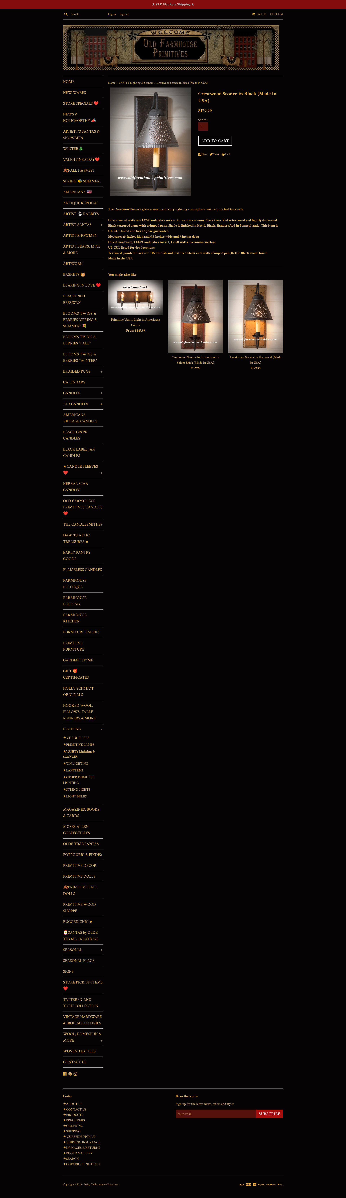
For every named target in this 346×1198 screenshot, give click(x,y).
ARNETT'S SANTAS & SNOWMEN (81, 134)
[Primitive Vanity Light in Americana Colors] (135, 297)
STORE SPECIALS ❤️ (81, 103)
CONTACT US (74, 1062)
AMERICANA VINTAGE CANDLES (80, 418)
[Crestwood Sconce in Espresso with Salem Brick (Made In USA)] (195, 316)
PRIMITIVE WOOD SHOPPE (79, 907)
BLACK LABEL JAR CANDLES (79, 452)
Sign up (124, 14)
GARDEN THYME (78, 660)
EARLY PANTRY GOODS (77, 555)
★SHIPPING (72, 1131)
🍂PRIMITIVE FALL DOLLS (80, 890)
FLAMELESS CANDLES (82, 569)
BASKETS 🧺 (74, 274)
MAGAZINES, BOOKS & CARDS (81, 812)
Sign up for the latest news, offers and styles (205, 1104)
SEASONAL (83, 949)
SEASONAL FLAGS (78, 960)
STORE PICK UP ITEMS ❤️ (83, 985)
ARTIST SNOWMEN (80, 235)
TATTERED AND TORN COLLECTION (80, 1003)
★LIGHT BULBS (75, 796)
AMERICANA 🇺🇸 (77, 192)
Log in (112, 14)
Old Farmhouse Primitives (104, 1184)
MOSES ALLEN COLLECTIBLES (76, 830)
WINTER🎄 (73, 148)
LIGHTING (82, 729)
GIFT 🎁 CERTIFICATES (76, 674)
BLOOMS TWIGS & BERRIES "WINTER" (80, 357)
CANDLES (83, 393)
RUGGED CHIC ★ (78, 921)
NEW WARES (74, 92)
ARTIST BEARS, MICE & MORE (81, 249)
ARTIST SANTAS (83, 224)
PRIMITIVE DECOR (79, 865)
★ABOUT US (72, 1104)
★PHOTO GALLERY (78, 1153)
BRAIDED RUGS (83, 371)
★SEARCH (71, 1159)
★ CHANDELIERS (76, 738)
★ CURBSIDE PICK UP (79, 1136)
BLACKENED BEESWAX (74, 299)
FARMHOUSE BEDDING (74, 601)
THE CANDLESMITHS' (83, 524)
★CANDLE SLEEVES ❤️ (83, 469)
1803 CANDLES (83, 404)
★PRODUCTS (73, 1115)
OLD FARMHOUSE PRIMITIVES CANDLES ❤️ (83, 507)
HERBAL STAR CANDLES (75, 487)
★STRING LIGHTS (76, 789)
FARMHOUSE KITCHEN (74, 618)
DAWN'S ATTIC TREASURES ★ (76, 538)
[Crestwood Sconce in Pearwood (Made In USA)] (255, 316)
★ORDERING (73, 1126)
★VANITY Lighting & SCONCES (79, 754)
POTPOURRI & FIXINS (83, 854)
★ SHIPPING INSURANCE (81, 1142)
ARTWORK (73, 263)
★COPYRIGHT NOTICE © (81, 1164)
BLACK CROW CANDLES (75, 435)
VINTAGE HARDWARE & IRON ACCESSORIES (82, 1020)
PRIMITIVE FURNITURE (73, 646)
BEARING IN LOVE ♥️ (82, 285)
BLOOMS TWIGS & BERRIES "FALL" (79, 340)
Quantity (203, 119)
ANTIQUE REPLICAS (80, 203)
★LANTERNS (73, 770)
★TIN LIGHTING (75, 763)
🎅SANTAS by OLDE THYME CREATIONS (80, 935)
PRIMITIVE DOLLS (79, 876)
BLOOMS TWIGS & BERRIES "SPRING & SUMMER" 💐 (80, 320)
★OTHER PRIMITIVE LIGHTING (79, 780)
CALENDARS (74, 382)
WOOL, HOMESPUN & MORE (83, 1037)
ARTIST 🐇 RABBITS (81, 214)
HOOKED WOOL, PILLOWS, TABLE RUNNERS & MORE (79, 712)
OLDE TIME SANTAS (81, 844)
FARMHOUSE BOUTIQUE (74, 583)
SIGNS (68, 971)
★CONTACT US (74, 1109)
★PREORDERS (74, 1120)
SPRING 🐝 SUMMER (81, 181)
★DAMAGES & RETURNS (81, 1147)
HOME (68, 81)
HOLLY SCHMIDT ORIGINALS (78, 691)
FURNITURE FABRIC (81, 632)
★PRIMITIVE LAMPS (78, 744)
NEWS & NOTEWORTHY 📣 (79, 117)
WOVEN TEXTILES (79, 1051)
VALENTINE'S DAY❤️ (81, 159)
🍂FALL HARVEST (79, 170)
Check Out (276, 14)
